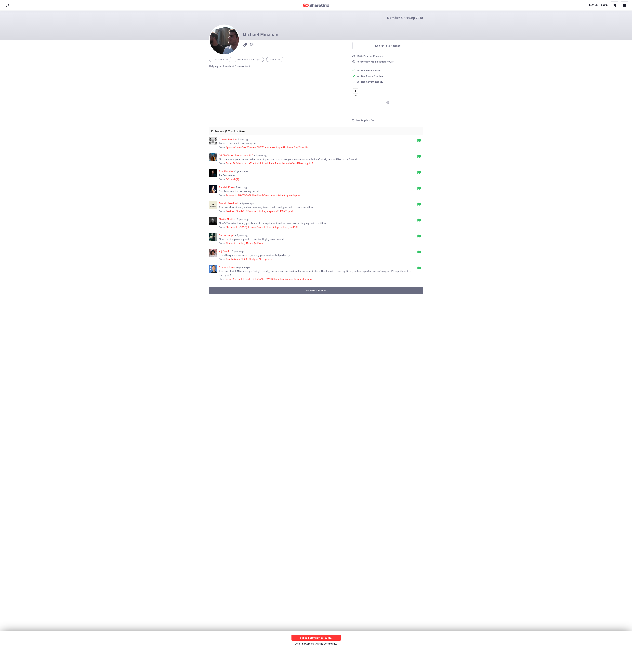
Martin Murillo (227, 219)
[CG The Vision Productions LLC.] (213, 157)
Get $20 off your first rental (316, 637)
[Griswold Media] (213, 141)
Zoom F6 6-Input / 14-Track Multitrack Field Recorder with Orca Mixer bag (267, 163)
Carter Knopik (227, 235)
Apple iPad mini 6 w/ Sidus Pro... (293, 147)
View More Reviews (316, 290)
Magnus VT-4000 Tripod (279, 211)
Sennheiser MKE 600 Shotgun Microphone (249, 259)
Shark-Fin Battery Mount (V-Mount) (245, 243)
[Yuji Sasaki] (213, 253)
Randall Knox (226, 187)
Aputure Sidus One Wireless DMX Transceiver (250, 147)
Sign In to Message (389, 45)
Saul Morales (226, 171)
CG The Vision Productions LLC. (236, 155)
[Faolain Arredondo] (213, 205)
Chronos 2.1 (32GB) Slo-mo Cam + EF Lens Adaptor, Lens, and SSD (262, 227)
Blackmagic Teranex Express (296, 279)
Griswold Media (227, 139)
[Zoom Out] (355, 95)
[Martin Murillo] (213, 221)
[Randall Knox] (213, 189)
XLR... (312, 163)
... (314, 279)
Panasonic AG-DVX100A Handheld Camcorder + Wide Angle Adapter (263, 195)
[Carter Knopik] (213, 237)
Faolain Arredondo (229, 203)
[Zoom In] (355, 91)
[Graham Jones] (213, 269)
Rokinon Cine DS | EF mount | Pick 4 (245, 211)
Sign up (593, 4)
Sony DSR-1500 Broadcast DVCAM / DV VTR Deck (252, 279)
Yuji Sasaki (225, 251)
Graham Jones (227, 267)
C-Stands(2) (232, 179)
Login (604, 4)
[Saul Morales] (213, 173)
